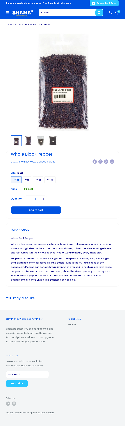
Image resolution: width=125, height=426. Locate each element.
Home (9, 24)
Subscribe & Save (106, 3)
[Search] (99, 12)
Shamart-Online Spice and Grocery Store (33, 161)
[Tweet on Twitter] (106, 161)
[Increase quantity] (43, 199)
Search (72, 324)
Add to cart (36, 210)
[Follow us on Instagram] (14, 404)
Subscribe (17, 383)
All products (21, 24)
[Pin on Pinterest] (100, 161)
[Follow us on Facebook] (8, 404)
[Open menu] (7, 12)
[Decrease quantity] (27, 199)
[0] (116, 12)
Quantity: (16, 198)
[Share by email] (112, 161)
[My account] (110, 12)
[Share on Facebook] (95, 161)
